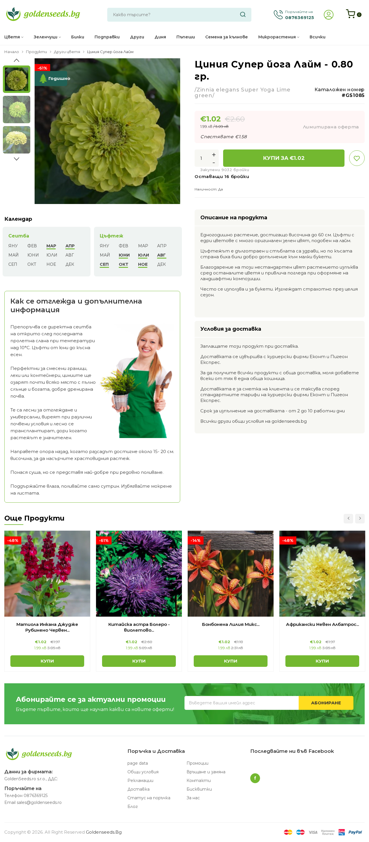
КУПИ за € (284, 158)
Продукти (36, 51)
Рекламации (140, 780)
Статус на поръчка (148, 797)
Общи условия (143, 771)
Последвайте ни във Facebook (292, 751)
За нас (193, 797)
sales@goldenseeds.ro (39, 802)
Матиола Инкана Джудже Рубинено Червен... (47, 627)
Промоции (197, 763)
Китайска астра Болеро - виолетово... (139, 627)
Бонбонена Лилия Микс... (230, 624)
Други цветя (67, 51)
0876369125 (36, 795)
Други (137, 37)
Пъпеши (185, 37)
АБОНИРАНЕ (326, 703)
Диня (160, 37)
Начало (11, 51)
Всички (317, 37)
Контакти (199, 780)
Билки (77, 37)
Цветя (12, 37)
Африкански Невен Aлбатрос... (322, 624)
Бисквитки (199, 789)
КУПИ (47, 661)
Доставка (138, 789)
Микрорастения (277, 37)
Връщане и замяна (206, 771)
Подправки (107, 37)
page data (137, 763)
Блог (132, 806)
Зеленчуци (45, 37)
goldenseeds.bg (104, 832)
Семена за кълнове (226, 37)
